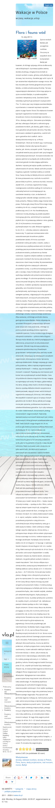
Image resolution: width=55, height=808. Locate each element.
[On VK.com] (47, 777)
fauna (23, 762)
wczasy (18, 759)
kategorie (8, 651)
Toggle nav (48, 5)
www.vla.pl (18, 795)
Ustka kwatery (6, 734)
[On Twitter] (31, 777)
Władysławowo (22, 757)
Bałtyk (24, 765)
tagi (5, 659)
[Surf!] (12, 782)
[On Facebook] (26, 777)
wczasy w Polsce (44, 759)
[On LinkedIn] (42, 777)
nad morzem (47, 762)
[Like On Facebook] (15, 777)
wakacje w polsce (30, 759)
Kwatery (7, 710)
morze (18, 765)
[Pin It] (6, 782)
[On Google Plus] (36, 777)
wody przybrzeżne (34, 762)
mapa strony (6, 665)
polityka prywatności (8, 674)
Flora (18, 762)
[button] (3, 763)
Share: (8, 777)
